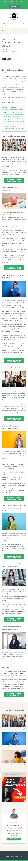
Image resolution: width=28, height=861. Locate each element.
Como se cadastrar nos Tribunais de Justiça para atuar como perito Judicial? (14, 122)
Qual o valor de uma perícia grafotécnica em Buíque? (14, 118)
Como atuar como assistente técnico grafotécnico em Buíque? (13, 125)
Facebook (7, 856)
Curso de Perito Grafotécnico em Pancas (14, 747)
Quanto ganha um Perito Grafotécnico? (13, 112)
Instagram (12, 856)
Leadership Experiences (7, 852)
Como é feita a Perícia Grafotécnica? (12, 111)
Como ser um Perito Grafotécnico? (12, 116)
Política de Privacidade (18, 856)
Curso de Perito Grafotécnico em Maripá (14, 729)
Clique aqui (14, 6)
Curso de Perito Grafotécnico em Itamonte (14, 765)
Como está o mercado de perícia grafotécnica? (15, 114)
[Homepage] (14, 15)
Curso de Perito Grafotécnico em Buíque (13, 109)
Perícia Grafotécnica (7, 52)
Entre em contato (13, 839)
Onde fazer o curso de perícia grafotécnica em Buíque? (14, 129)
